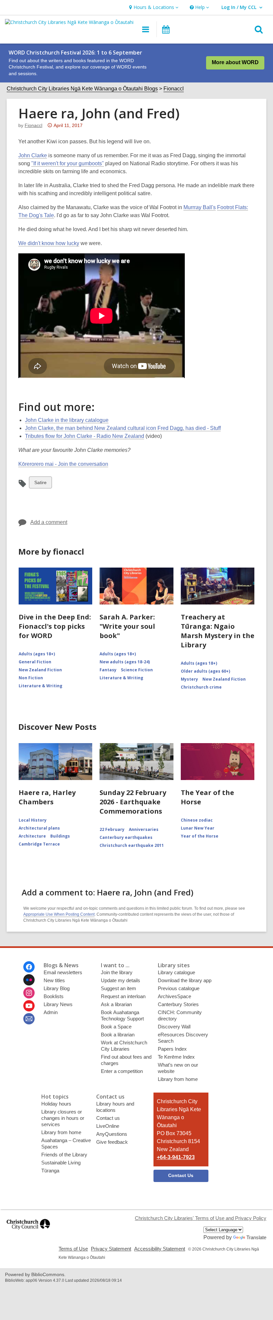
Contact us (108, 1118)
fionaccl (33, 125)
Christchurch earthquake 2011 (132, 845)
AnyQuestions (111, 1134)
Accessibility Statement (159, 1249)
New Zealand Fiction (40, 670)
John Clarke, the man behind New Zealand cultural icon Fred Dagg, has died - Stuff (123, 428)
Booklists (54, 996)
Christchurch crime (201, 687)
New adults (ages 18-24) (125, 662)
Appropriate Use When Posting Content (59, 914)
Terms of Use (73, 1249)
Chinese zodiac (197, 820)
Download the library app (184, 980)
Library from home (178, 1079)
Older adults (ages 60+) (205, 671)
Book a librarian (118, 1034)
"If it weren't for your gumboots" (67, 163)
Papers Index (172, 1049)
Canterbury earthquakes (126, 837)
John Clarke (32, 155)
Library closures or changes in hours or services (62, 1118)
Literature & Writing (40, 686)
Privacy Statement (111, 1249)
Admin (51, 1012)
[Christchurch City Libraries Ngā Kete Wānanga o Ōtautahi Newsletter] (29, 1018)
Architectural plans (39, 828)
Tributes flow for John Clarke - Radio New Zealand (84, 436)
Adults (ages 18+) (37, 654)
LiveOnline (107, 1126)
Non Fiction (31, 678)
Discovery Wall (174, 1026)
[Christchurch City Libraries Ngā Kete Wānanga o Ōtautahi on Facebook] (29, 967)
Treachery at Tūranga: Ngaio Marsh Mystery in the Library (217, 630)
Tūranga (50, 1170)
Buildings (60, 836)
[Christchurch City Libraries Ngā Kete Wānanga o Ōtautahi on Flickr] (29, 980)
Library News (58, 1004)
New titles (54, 980)
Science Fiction (137, 670)
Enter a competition (122, 1071)
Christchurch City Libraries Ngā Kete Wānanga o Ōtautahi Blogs (82, 88)
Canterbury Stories (178, 1004)
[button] (153, 7)
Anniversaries (143, 829)
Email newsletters (63, 972)
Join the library (117, 972)
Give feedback (112, 1142)
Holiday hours (56, 1104)
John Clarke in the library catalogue (67, 420)
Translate (256, 1237)
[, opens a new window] (28, 1232)
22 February (112, 829)
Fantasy (108, 670)
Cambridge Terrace (39, 844)
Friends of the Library (64, 1154)
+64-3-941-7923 (176, 1157)
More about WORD (235, 62)
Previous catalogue (178, 988)
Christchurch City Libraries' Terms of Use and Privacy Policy (200, 1218)
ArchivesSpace (174, 996)
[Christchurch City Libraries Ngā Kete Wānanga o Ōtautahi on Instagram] (29, 992)
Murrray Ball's (199, 207)
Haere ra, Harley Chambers (47, 797)
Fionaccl (173, 88)
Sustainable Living (61, 1162)
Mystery (189, 679)
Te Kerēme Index (176, 1057)
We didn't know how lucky (48, 243)
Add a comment (48, 522)
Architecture (32, 836)
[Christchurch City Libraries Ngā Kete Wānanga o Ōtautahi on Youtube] (29, 1005)
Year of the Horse (199, 836)
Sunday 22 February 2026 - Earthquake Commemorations (133, 802)
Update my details (120, 980)
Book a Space (116, 1026)
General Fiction (35, 662)
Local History (33, 820)
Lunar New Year (197, 828)
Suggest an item (118, 988)
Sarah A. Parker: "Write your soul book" (127, 626)
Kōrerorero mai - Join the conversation (63, 464)
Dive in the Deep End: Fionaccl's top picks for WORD (55, 626)
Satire (40, 483)
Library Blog (57, 988)
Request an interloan (123, 996)
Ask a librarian (116, 1004)
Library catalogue (176, 972)
